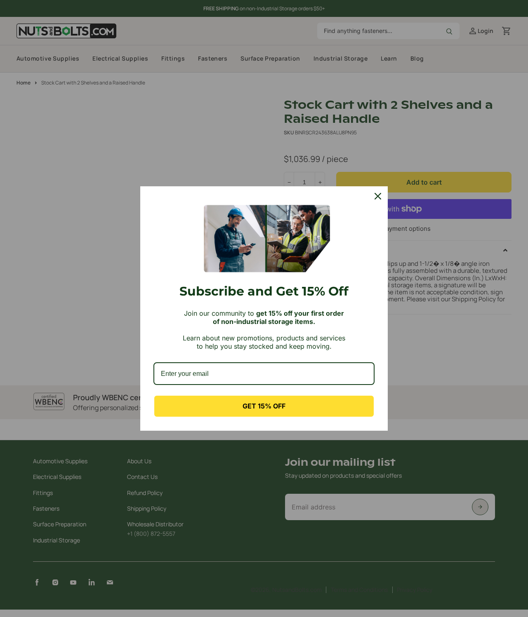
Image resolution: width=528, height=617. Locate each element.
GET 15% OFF (264, 406)
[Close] (378, 196)
